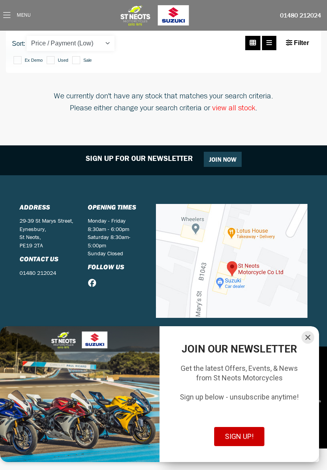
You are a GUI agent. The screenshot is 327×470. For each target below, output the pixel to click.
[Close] (307, 337)
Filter (300, 42)
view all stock (233, 107)
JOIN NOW (222, 159)
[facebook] (94, 283)
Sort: (18, 43)
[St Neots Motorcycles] (155, 15)
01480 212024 (300, 15)
